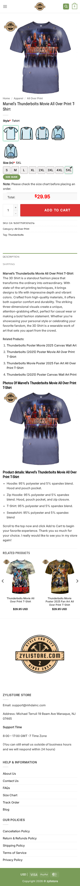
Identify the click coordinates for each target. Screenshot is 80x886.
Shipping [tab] (9, 264)
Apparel (18, 98)
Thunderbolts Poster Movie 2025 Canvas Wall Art (41, 345)
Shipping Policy (14, 845)
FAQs (6, 788)
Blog (6, 809)
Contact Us (11, 781)
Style (7, 120)
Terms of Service (14, 853)
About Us (9, 773)
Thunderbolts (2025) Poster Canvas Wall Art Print (41, 374)
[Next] (77, 588)
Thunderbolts (16, 234)
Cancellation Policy (16, 831)
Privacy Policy (13, 860)
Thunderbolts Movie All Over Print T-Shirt (20, 600)
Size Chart (10, 795)
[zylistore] (40, 6)
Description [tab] (11, 256)
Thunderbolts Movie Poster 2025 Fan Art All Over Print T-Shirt (60, 601)
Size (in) (9, 162)
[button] (5, 6)
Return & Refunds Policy (20, 838)
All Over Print (35, 98)
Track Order (11, 802)
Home (6, 98)
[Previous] (3, 588)
